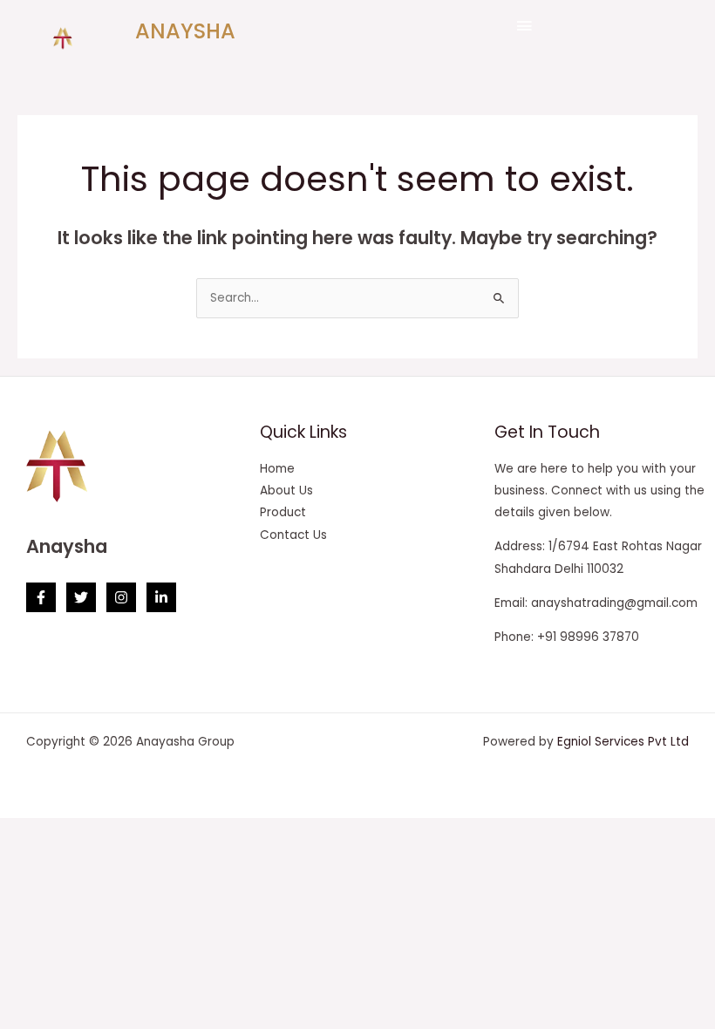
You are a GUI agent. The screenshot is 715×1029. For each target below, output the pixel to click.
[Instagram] (121, 597)
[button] (523, 26)
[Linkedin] (161, 597)
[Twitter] (81, 597)
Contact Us (293, 535)
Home (277, 468)
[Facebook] (41, 597)
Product (283, 512)
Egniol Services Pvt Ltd (623, 741)
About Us (286, 490)
